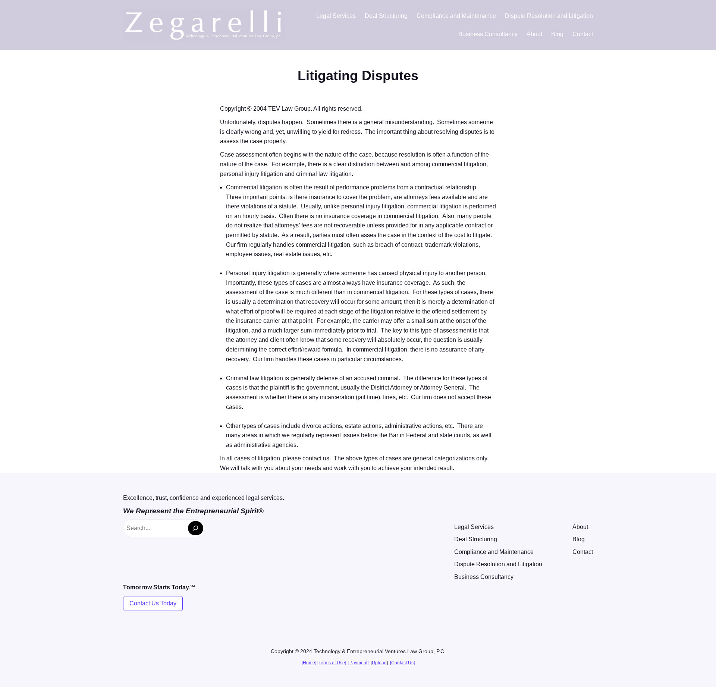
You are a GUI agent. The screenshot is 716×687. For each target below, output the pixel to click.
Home (309, 662)
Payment (358, 662)
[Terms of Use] (331, 662)
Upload (379, 662)
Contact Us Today (152, 603)
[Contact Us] (402, 662)
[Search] (195, 528)
